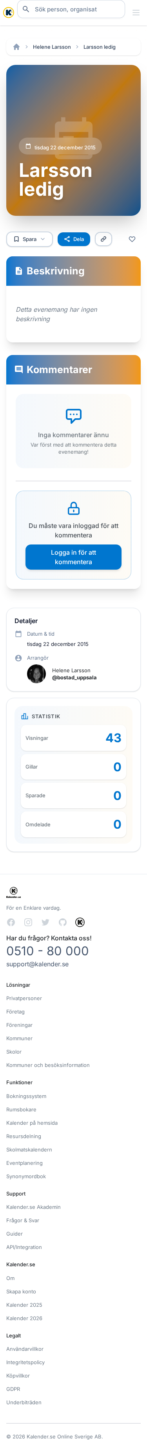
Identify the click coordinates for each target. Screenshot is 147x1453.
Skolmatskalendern (29, 1149)
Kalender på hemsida (32, 1123)
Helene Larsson (52, 47)
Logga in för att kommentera (73, 557)
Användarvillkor (25, 1349)
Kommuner (19, 1038)
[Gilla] (132, 239)
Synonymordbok (26, 1176)
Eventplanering (24, 1163)
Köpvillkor (18, 1375)
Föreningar (19, 1025)
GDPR (13, 1389)
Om (10, 1278)
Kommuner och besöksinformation (48, 1065)
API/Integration (24, 1247)
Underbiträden (24, 1402)
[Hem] (16, 47)
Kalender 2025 (24, 1305)
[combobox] (71, 9)
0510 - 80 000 (47, 951)
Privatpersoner (24, 998)
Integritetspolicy (25, 1362)
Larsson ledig (99, 47)
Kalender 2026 (24, 1318)
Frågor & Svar (22, 1220)
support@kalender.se (37, 964)
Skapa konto (21, 1291)
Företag (15, 1011)
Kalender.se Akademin (33, 1207)
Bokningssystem (26, 1096)
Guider (14, 1233)
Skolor (14, 1051)
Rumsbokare (21, 1109)
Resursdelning (23, 1136)
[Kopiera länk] (103, 239)
